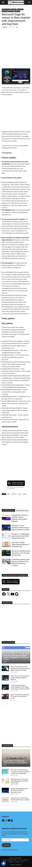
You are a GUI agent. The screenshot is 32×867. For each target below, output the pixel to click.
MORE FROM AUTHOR (22, 510)
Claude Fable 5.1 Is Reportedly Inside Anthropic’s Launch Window (15, 762)
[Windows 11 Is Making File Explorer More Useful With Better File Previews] (6, 536)
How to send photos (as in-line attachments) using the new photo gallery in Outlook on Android (20, 668)
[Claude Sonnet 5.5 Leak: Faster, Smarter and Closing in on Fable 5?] (5, 799)
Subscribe (6, 845)
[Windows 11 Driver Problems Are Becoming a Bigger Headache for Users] (6, 528)
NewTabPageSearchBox (9, 396)
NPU (22, 861)
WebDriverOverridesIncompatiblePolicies (15, 440)
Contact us (25, 860)
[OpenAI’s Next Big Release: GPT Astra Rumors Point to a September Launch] (5, 790)
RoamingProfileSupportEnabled (12, 408)
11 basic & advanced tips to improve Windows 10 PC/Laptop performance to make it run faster (20, 687)
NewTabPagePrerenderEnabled (12, 389)
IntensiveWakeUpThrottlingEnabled (13, 385)
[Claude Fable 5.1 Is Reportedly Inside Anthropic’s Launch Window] (16, 758)
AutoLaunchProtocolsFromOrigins (12, 341)
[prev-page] (3, 570)
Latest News (4, 11)
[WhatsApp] (21, 64)
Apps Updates (20, 9)
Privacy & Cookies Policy (15, 858)
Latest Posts (17, 11)
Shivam (5, 27)
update (24, 494)
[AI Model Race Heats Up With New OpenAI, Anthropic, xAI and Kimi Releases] (6, 517)
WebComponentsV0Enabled (10, 435)
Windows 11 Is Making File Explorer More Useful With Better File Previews (20, 536)
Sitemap (11, 861)
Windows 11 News (11, 6)
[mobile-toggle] (3, 2)
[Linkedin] (25, 64)
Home (3, 6)
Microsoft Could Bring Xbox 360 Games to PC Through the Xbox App (21, 553)
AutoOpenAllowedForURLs (10, 350)
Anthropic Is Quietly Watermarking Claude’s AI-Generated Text (20, 544)
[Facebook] (9, 64)
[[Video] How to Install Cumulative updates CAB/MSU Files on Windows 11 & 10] (16, 655)
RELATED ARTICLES (8, 510)
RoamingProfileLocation (9, 415)
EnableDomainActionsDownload (12, 430)
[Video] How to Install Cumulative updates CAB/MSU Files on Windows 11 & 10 (16, 657)
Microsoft (14, 494)
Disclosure (17, 861)
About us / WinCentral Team (10, 860)
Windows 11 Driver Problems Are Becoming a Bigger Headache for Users (21, 527)
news (19, 494)
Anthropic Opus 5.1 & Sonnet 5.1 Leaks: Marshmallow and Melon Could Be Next (20, 781)
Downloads (11, 11)
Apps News (20, 6)
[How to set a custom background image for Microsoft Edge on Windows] (5, 677)
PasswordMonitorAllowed (10, 401)
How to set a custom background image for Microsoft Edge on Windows (20, 677)
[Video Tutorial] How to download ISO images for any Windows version (20, 696)
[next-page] (6, 570)
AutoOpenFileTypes (8, 355)
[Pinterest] (17, 64)
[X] (13, 64)
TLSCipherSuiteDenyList (9, 419)
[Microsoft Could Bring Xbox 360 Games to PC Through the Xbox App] (6, 553)
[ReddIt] (29, 64)
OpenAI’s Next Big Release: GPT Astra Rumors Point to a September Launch (19, 790)
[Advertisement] (16, 46)
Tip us (19, 860)
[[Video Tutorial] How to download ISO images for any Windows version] (5, 696)
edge (8, 494)
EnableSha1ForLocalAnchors (11, 369)
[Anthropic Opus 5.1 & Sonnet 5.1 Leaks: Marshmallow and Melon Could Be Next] (5, 781)
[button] (29, 2)
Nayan (5, 661)
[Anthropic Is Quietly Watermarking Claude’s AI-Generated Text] (6, 545)
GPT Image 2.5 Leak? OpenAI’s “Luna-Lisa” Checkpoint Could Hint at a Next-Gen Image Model (20, 771)
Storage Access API (22, 233)
